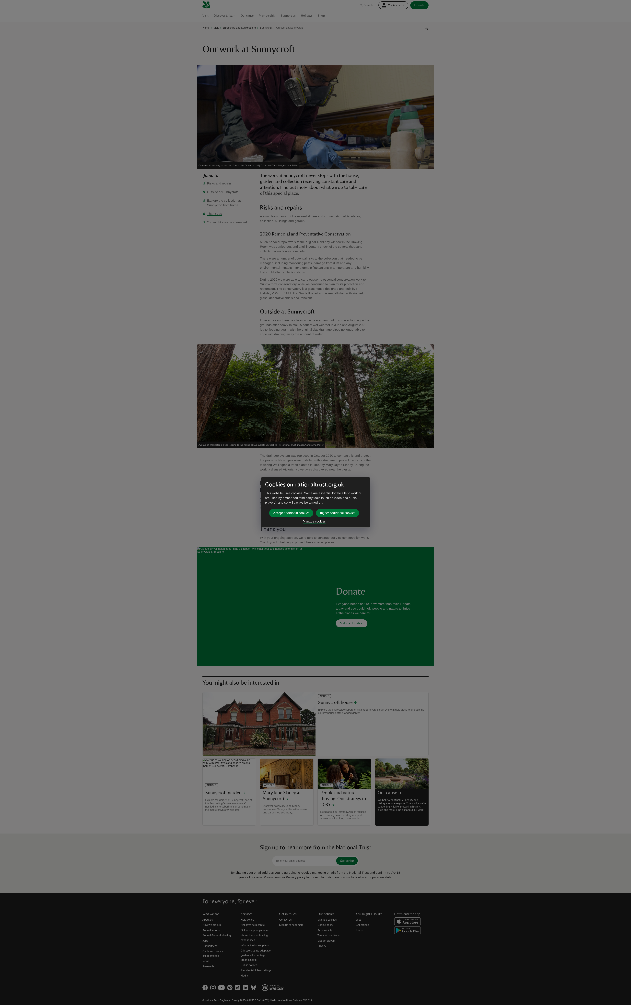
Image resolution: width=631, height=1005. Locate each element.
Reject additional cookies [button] (337, 513)
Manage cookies (314, 521)
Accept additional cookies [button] (291, 513)
